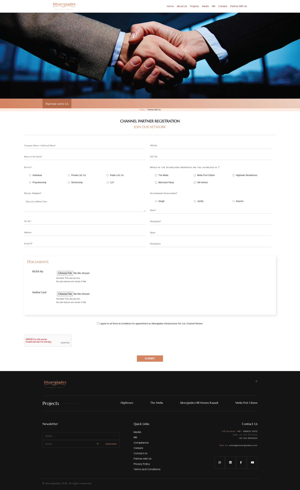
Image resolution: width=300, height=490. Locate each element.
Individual (37, 175)
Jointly (200, 201)
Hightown (127, 403)
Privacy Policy (142, 464)
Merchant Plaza (166, 182)
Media (205, 6)
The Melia (163, 175)
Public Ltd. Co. (117, 175)
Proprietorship (39, 182)
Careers (222, 6)
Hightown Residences (246, 175)
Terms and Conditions (147, 469)
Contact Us (140, 453)
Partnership (77, 182)
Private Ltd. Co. (78, 175)
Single (161, 201)
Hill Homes (202, 182)
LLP (112, 182)
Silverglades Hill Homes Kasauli (199, 403)
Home (170, 6)
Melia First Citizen (206, 175)
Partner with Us (142, 458)
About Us (182, 6)
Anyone (239, 201)
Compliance (141, 443)
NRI (213, 6)
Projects (194, 6)
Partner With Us (238, 6)
